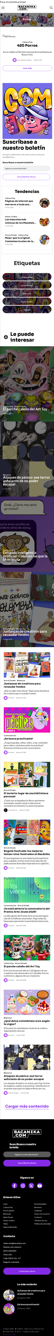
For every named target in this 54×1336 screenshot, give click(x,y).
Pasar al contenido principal (13, 2)
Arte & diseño (8, 1211)
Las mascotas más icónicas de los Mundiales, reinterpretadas (20, 221)
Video (5, 1224)
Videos (27, 310)
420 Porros (27, 45)
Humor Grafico (11, 217)
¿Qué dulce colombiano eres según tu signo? (27, 1022)
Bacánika (11, 698)
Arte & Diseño (11, 235)
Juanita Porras (12, 810)
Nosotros (38, 1207)
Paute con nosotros (42, 1214)
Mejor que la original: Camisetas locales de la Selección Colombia (19, 240)
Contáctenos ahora (27, 1271)
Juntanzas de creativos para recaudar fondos (25, 633)
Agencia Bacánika (10, 1227)
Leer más (27, 68)
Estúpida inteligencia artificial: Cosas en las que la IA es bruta (25, 556)
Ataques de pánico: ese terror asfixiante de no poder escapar (26, 480)
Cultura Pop (27, 42)
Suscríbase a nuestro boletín (18, 162)
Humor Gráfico (9, 1220)
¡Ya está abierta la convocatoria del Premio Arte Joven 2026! (27, 910)
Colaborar (38, 1211)
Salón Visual (8, 1217)
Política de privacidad (42, 1224)
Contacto (38, 1217)
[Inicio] (27, 8)
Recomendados (40, 1204)
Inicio (5, 1204)
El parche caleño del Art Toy (25, 409)
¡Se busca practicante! (18, 738)
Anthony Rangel (13, 1093)
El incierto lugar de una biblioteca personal (26, 795)
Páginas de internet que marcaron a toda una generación (19, 203)
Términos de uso (40, 1220)
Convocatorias (10, 735)
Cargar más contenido (27, 1106)
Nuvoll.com (9, 1334)
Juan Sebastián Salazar (24, 60)
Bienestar (27, 293)
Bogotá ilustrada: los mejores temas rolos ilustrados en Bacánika (27, 852)
